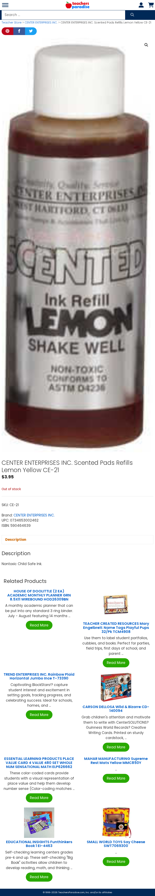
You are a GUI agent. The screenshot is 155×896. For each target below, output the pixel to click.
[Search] (132, 15)
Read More (39, 625)
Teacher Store (12, 22)
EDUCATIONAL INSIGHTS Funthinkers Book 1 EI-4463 (39, 843)
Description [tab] (15, 539)
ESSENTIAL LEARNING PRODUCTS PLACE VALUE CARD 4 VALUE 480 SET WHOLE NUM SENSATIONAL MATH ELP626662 (39, 762)
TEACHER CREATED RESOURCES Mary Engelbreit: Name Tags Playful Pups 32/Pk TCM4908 (116, 627)
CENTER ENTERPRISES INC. (41, 22)
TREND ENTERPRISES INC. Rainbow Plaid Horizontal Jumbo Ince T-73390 (39, 676)
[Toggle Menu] (5, 5)
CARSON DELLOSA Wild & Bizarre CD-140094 (116, 708)
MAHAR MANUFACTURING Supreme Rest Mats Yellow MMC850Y (116, 760)
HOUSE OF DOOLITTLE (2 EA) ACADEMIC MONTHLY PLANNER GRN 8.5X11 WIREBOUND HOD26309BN (39, 595)
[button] (146, 45)
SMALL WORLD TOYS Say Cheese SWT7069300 (116, 843)
